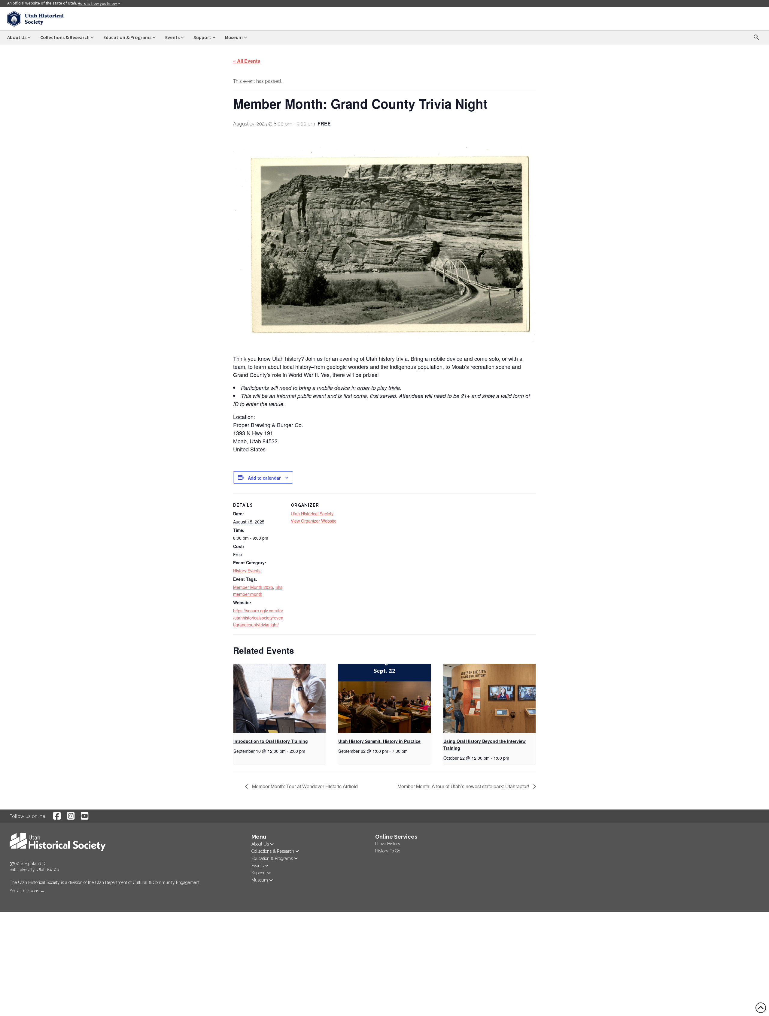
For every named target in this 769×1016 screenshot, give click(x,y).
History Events (246, 571)
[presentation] (279, 698)
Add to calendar (264, 478)
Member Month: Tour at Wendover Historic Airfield (304, 786)
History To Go (387, 851)
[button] (10, 899)
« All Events (246, 60)
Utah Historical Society (312, 514)
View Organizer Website (313, 521)
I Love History (387, 843)
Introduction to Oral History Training (270, 741)
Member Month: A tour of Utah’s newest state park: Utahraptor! (463, 786)
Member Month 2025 (253, 587)
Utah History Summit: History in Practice (379, 741)
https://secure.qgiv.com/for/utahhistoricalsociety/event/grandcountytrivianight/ (258, 617)
